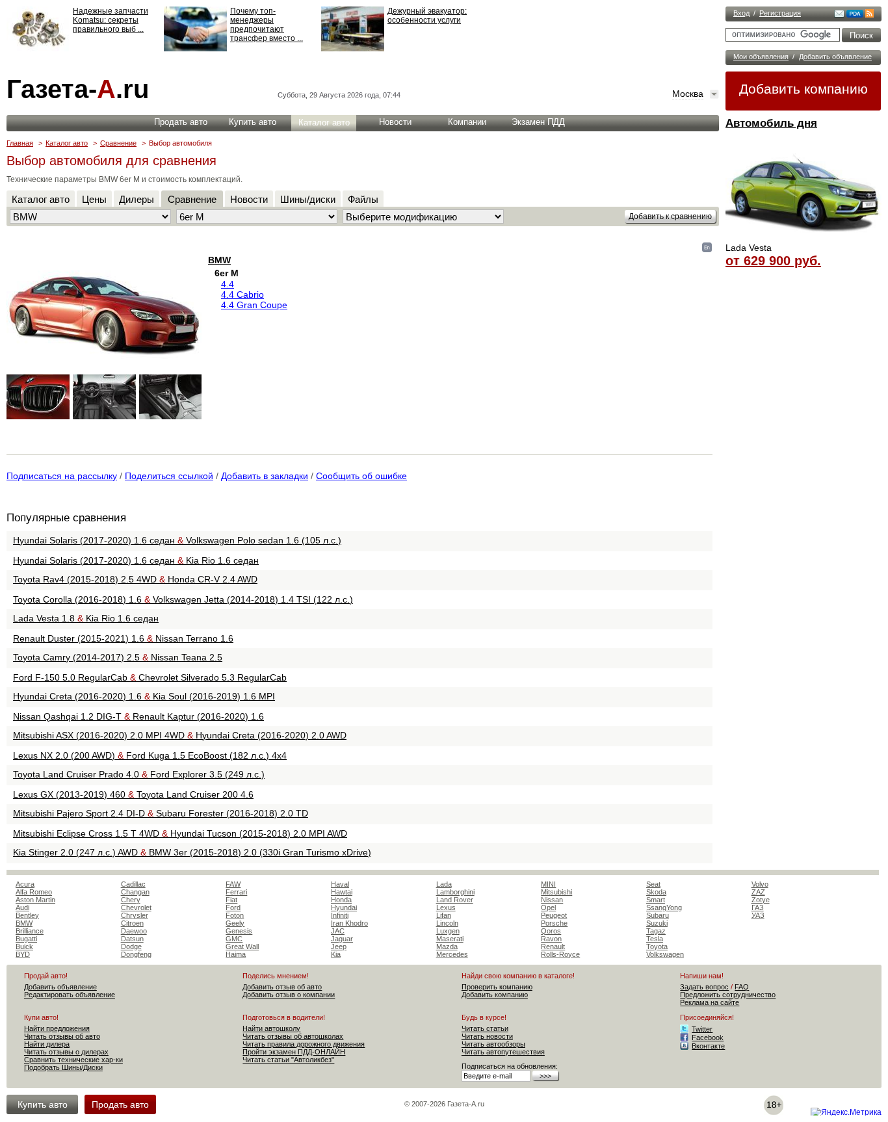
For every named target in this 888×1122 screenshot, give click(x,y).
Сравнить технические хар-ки (73, 1059)
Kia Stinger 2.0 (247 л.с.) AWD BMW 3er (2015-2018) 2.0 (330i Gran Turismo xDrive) (192, 852)
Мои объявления (761, 56)
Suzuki (657, 923)
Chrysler (134, 915)
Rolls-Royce (560, 954)
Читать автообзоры (493, 1044)
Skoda (656, 892)
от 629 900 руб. (773, 261)
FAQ (742, 987)
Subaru (657, 915)
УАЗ (757, 915)
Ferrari (236, 892)
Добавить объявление (835, 56)
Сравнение (118, 143)
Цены (94, 199)
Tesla (654, 939)
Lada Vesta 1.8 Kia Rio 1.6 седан (86, 618)
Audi (22, 907)
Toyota (657, 946)
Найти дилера (47, 1044)
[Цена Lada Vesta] (803, 237)
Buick (24, 946)
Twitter (702, 1029)
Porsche (554, 923)
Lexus (446, 907)
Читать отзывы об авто (62, 1036)
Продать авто (180, 122)
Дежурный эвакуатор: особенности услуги (427, 16)
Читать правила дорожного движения (303, 1044)
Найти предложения (57, 1028)
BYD (23, 954)
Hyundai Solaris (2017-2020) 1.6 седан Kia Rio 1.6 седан (136, 560)
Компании (467, 122)
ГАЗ (757, 907)
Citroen (132, 923)
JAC (338, 931)
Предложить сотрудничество (728, 994)
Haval (340, 884)
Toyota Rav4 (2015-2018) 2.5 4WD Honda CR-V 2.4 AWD (135, 579)
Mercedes (452, 954)
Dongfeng (136, 954)
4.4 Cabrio (242, 294)
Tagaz (656, 931)
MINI (548, 884)
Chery (130, 900)
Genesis (239, 931)
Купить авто (252, 122)
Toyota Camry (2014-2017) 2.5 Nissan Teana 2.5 (117, 657)
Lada (444, 884)
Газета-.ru (78, 89)
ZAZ (758, 892)
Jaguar (342, 939)
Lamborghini (455, 892)
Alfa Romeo (34, 892)
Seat (653, 884)
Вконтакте (708, 1046)
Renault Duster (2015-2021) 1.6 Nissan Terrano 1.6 (123, 638)
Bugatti (26, 939)
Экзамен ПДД (538, 122)
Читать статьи (485, 1028)
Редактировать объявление (69, 994)
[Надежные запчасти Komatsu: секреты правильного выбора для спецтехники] (38, 48)
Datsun (132, 939)
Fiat (231, 900)
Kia (336, 954)
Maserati (450, 939)
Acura (25, 884)
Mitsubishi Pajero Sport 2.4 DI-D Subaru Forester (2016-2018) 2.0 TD (160, 813)
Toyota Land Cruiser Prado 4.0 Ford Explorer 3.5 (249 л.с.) (139, 774)
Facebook (708, 1037)
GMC (234, 939)
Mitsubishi (556, 892)
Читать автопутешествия (503, 1052)
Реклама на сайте (709, 1002)
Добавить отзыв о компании (288, 994)
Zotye (760, 900)
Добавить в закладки (264, 476)
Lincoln (447, 923)
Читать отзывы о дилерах (66, 1052)
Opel (548, 907)
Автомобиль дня (771, 123)
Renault (553, 946)
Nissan (552, 900)
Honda (341, 900)
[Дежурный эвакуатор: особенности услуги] (352, 48)
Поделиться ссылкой (169, 476)
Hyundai (344, 907)
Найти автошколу (271, 1028)
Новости (395, 122)
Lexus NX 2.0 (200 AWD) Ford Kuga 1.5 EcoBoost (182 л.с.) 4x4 (150, 755)
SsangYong (664, 907)
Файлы (363, 199)
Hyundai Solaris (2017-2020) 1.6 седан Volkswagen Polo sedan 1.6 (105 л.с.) (177, 540)
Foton (235, 915)
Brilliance (30, 931)
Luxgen (448, 931)
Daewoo (134, 931)
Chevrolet (136, 907)
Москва (687, 93)
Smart (655, 900)
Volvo (759, 884)
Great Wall (242, 946)
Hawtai (341, 892)
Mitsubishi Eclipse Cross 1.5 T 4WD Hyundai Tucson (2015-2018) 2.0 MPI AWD (180, 833)
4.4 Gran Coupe (254, 305)
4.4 (227, 284)
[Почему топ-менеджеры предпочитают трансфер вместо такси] (195, 48)
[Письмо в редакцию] (839, 15)
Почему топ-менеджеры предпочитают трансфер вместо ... (266, 25)
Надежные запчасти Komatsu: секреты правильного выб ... (110, 20)
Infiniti (339, 915)
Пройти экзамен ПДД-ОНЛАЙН (293, 1052)
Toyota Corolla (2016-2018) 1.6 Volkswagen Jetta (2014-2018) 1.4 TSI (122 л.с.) (183, 599)
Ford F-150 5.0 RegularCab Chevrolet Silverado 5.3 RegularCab (150, 677)
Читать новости (487, 1036)
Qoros (551, 931)
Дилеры (136, 199)
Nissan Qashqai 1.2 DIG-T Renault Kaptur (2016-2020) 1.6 (138, 716)
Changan (135, 892)
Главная (20, 143)
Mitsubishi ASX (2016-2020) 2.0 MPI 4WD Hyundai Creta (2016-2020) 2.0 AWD (179, 735)
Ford (233, 907)
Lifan (443, 915)
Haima (236, 954)
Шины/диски (307, 199)
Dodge (131, 946)
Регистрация (780, 13)
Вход (741, 13)
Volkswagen (665, 954)
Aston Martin (35, 900)
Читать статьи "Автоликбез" (288, 1059)
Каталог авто (324, 122)
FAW (233, 884)
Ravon (551, 939)
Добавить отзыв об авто (282, 987)
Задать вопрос (704, 987)
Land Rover (454, 900)
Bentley (27, 915)
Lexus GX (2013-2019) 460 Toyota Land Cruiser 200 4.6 (133, 794)
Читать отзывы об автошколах (292, 1036)
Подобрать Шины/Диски (63, 1067)
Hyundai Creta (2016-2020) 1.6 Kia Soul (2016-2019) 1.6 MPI (144, 696)
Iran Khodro (349, 923)
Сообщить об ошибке (361, 476)
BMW (219, 260)
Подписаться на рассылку (62, 476)
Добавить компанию (803, 88)
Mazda (447, 946)
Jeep (338, 946)
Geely (235, 923)
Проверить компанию (497, 987)
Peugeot (554, 915)
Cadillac (133, 884)
